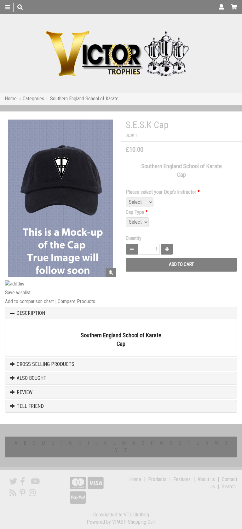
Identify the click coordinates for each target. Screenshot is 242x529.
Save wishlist (18, 293)
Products (157, 479)
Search (229, 487)
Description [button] (30, 313)
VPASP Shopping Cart (134, 522)
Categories (34, 99)
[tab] (121, 313)
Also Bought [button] (30, 378)
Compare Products (76, 301)
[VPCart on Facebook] (22, 481)
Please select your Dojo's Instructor (163, 192)
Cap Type (137, 212)
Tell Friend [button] (29, 406)
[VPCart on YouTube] (35, 481)
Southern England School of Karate (84, 99)
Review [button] (23, 392)
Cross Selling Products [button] (44, 364)
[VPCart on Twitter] (13, 481)
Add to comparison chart (29, 301)
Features (182, 479)
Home (11, 99)
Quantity (133, 238)
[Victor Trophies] (118, 53)
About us (206, 479)
